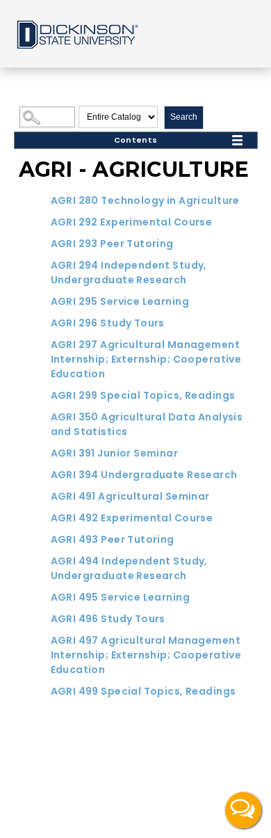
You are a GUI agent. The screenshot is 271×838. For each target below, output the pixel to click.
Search (183, 117)
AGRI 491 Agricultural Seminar (130, 496)
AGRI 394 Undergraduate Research (144, 475)
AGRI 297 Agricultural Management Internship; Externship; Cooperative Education (146, 359)
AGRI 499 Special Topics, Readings (143, 691)
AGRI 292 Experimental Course (132, 222)
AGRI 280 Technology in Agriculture (145, 200)
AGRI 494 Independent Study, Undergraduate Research (129, 568)
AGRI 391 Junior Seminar (115, 453)
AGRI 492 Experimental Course (132, 518)
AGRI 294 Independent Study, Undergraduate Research (129, 272)
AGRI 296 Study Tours (108, 323)
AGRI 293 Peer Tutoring (112, 244)
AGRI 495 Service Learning (120, 597)
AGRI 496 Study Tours (108, 619)
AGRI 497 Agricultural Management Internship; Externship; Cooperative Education (146, 655)
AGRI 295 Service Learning (120, 301)
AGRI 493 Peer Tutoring (112, 539)
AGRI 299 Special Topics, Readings (143, 395)
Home (76, 33)
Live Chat (243, 810)
